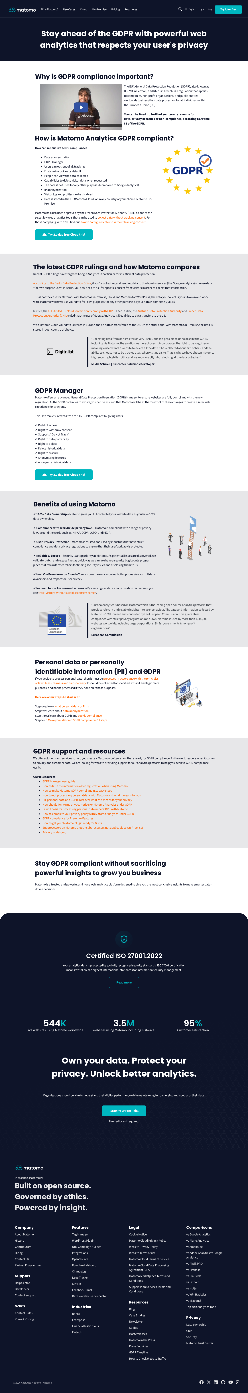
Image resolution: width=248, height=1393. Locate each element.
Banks (76, 1314)
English (191, 9)
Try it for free (228, 9)
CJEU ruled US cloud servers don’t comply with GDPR (81, 311)
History (19, 1241)
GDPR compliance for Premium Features (67, 818)
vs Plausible (193, 1276)
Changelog (79, 1271)
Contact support (25, 1295)
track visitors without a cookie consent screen (67, 593)
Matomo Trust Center (199, 1343)
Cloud (83, 9)
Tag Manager (80, 1234)
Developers (22, 1289)
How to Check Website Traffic (147, 1359)
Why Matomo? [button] (49, 9)
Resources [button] (131, 9)
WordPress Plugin (83, 1241)
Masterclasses (138, 1334)
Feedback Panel (82, 1290)
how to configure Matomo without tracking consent (113, 222)
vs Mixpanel (193, 1301)
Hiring (19, 1253)
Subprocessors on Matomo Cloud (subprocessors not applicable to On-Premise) (92, 828)
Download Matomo (84, 1265)
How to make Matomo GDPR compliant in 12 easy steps (77, 791)
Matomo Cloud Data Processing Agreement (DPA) (149, 1267)
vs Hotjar (192, 1288)
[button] (180, 9)
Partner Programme (27, 1265)
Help (210, 9)
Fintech (77, 1332)
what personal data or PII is (71, 706)
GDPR (190, 1331)
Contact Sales (23, 1313)
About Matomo (24, 1234)
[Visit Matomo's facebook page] (201, 1384)
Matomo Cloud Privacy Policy (147, 1241)
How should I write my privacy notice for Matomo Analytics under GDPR (87, 805)
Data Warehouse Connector (89, 1296)
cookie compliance (90, 716)
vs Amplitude (194, 1247)
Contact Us (22, 1259)
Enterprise (79, 1320)
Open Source (80, 1259)
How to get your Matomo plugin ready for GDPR (72, 823)
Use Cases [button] (69, 9)
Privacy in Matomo (54, 832)
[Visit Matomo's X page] (209, 1384)
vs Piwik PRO (194, 1264)
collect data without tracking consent (121, 217)
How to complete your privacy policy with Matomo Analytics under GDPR (88, 814)
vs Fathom (192, 1282)
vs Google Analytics (198, 1234)
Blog (132, 1309)
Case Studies (137, 1315)
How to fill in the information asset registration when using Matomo (85, 786)
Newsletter (136, 1321)
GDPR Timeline (138, 1352)
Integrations (80, 1253)
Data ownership (196, 1325)
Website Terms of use (142, 1253)
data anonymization (76, 711)
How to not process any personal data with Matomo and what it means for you (91, 795)
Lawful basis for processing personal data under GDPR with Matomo (85, 809)
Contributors (23, 1247)
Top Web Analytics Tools (201, 1307)
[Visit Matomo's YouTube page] (230, 1383)
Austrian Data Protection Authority (159, 311)
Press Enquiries (138, 1346)
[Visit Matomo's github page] (223, 1384)
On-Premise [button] (99, 9)
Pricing (115, 9)
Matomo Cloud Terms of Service (149, 1259)
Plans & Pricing (24, 1319)
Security (191, 1337)
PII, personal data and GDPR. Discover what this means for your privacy (87, 800)
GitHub (76, 1284)
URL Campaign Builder (86, 1247)
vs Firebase (193, 1270)
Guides (133, 1328)
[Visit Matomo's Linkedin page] (216, 1384)
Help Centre (22, 1283)
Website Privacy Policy (143, 1247)
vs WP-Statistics (196, 1294)
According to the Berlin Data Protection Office (62, 283)
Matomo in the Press (142, 1340)
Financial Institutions (85, 1326)
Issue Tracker (80, 1278)
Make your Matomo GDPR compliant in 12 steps (78, 720)
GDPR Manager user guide (58, 781)
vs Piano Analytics (197, 1241)
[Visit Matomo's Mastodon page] (238, 1384)
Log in (201, 9)
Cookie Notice (138, 1234)
